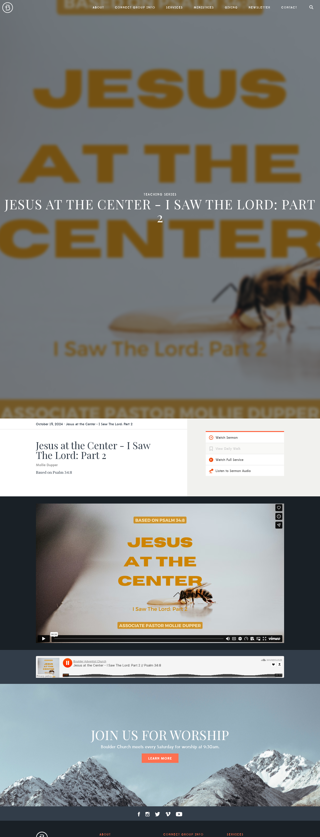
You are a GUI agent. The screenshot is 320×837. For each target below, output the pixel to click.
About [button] (98, 8)
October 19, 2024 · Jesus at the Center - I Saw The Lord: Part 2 (84, 424)
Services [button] (174, 8)
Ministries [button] (204, 8)
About (105, 835)
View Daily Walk (228, 449)
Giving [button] (231, 8)
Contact (289, 8)
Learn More (160, 758)
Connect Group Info (135, 8)
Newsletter (259, 8)
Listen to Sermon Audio (233, 471)
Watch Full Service (229, 460)
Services (235, 835)
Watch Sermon (227, 437)
